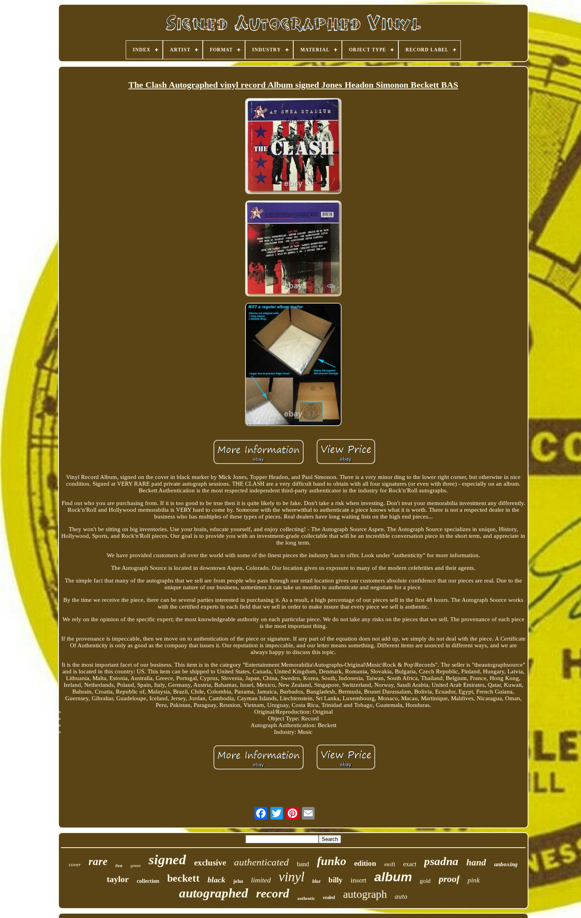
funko (331, 860)
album (393, 877)
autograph (365, 894)
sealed (329, 897)
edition (365, 863)
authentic (306, 898)
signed (167, 859)
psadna (441, 861)
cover (75, 864)
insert (358, 879)
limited (261, 880)
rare (98, 861)
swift (389, 864)
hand (476, 862)
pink (474, 880)
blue (316, 881)
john (238, 881)
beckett (183, 878)
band (303, 864)
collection (148, 881)
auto (401, 896)
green (135, 865)
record (272, 893)
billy (335, 880)
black (216, 879)
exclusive (210, 862)
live (119, 865)
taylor (118, 879)
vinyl (291, 876)
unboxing (506, 864)
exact (409, 864)
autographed (213, 893)
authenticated (261, 862)
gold (425, 881)
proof (449, 879)
